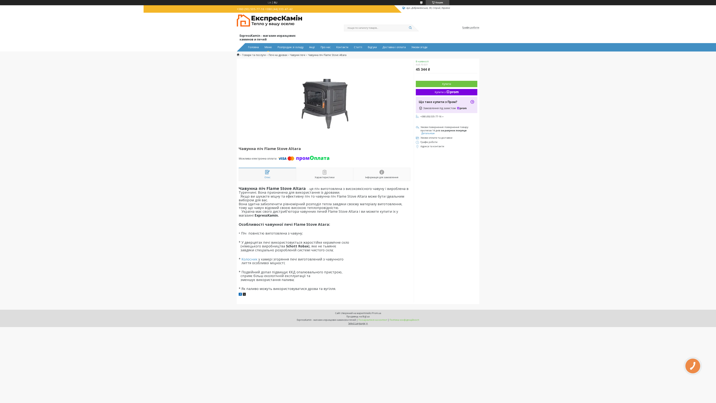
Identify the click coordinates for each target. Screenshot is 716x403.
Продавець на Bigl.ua (358, 316)
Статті (358, 47)
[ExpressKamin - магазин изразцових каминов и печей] (269, 24)
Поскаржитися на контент (372, 319)
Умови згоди (419, 47)
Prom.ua (376, 313)
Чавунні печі (297, 55)
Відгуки (372, 47)
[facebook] (240, 294)
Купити (446, 84)
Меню (268, 47)
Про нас (326, 47)
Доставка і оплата (394, 47)
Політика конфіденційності (404, 319)
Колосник (249, 259)
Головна (253, 47)
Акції (312, 47)
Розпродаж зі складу (290, 47)
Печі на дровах (277, 55)
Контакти (342, 47)
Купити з (440, 92)
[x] (244, 294)
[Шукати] (410, 28)
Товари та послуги (254, 55)
